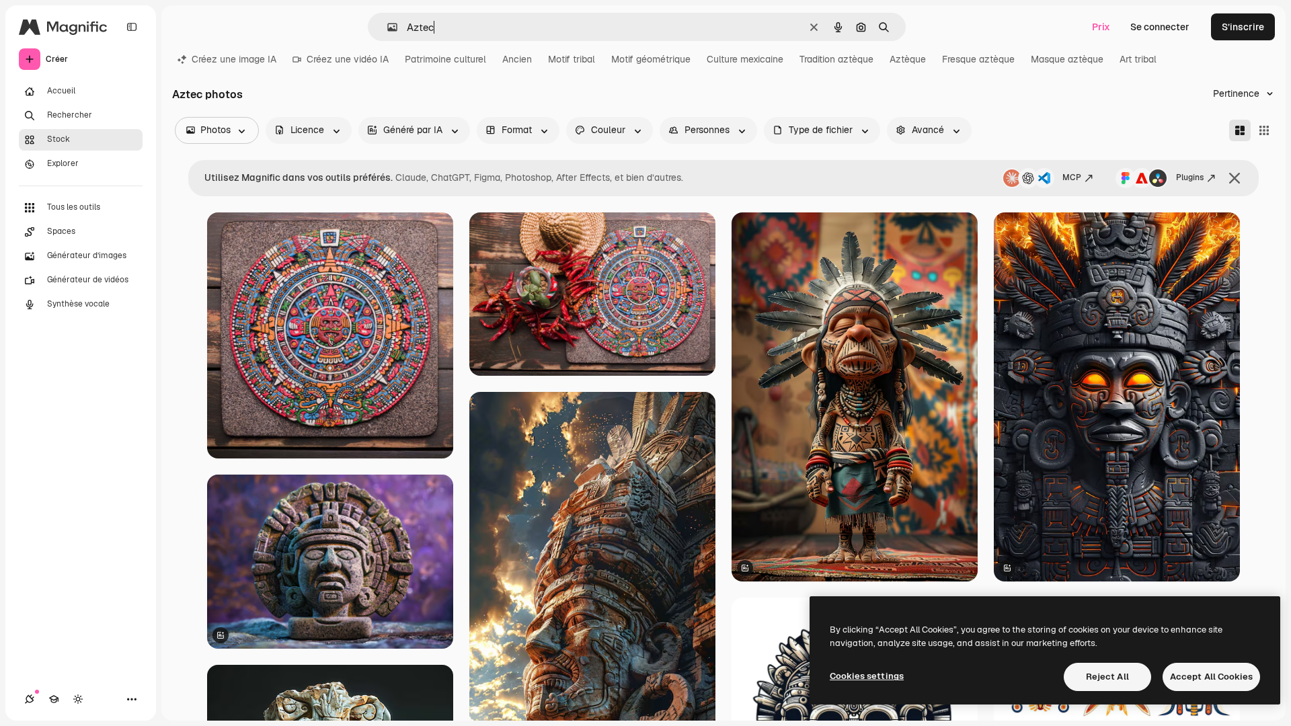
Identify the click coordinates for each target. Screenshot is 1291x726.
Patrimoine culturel (445, 59)
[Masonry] (1240, 130)
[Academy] (54, 699)
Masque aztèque (1067, 59)
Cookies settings (867, 676)
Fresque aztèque (978, 59)
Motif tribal (571, 59)
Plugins (1190, 177)
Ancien (517, 59)
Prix (1101, 27)
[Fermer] (1234, 178)
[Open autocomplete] (386, 27)
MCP (1071, 177)
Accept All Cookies (1211, 676)
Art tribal (1138, 59)
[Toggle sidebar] (132, 27)
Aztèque (908, 59)
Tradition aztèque (836, 59)
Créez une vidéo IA (348, 59)
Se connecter (1159, 27)
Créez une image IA (234, 59)
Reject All (1107, 676)
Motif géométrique (651, 59)
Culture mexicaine (745, 59)
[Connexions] (29, 699)
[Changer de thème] (78, 699)
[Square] (1264, 130)
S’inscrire (1243, 27)
